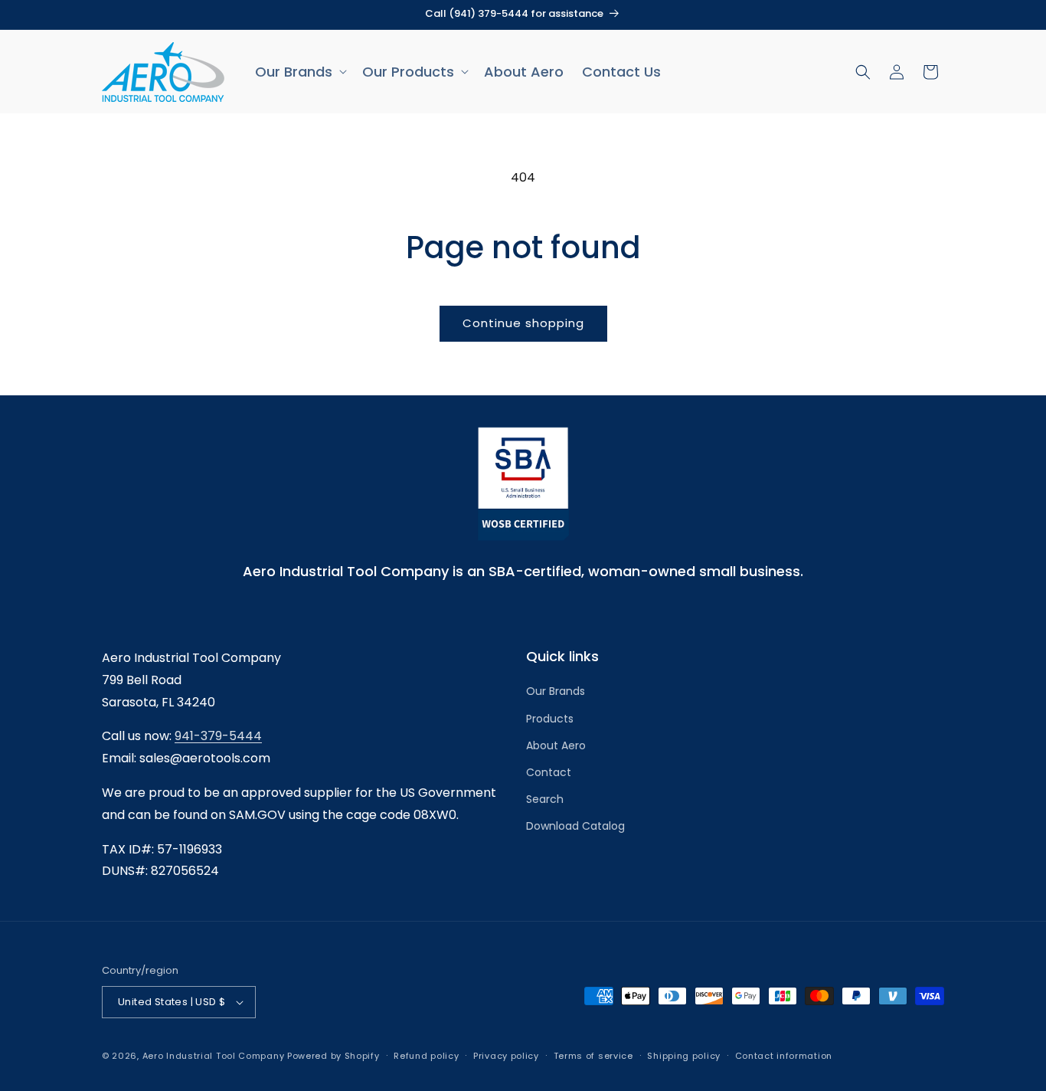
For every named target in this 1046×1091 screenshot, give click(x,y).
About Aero (556, 745)
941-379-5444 (218, 736)
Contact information (783, 1056)
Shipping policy (684, 1056)
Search (545, 799)
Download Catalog (575, 826)
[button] (299, 72)
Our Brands (555, 691)
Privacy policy (506, 1056)
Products (550, 718)
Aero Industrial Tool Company (213, 1056)
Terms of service (593, 1056)
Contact (548, 772)
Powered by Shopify (333, 1056)
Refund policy (426, 1056)
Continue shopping (523, 323)
